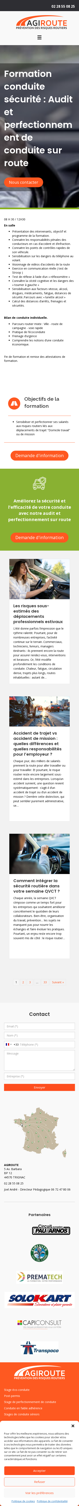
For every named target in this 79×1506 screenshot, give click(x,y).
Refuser (39, 1482)
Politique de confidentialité (52, 1501)
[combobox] (11, 1044)
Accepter (39, 1471)
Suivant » (58, 982)
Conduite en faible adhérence (23, 1408)
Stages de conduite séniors (22, 1414)
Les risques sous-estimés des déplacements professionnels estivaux (38, 613)
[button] (73, 1426)
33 (45, 982)
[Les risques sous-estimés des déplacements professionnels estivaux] (39, 579)
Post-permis (12, 1396)
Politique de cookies (23, 1501)
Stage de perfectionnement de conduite (30, 1402)
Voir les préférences (39, 1493)
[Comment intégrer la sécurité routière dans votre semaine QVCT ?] (39, 853)
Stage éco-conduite (17, 1390)
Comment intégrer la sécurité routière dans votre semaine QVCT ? (36, 886)
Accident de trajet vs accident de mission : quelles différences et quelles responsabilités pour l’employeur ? (37, 743)
